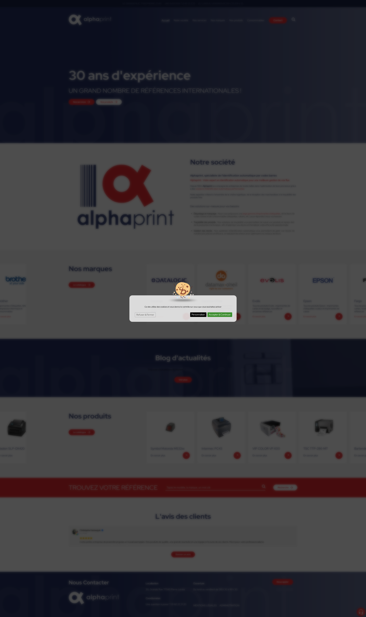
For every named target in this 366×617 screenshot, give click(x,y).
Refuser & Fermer (145, 314)
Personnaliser (198, 314)
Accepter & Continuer (220, 314)
